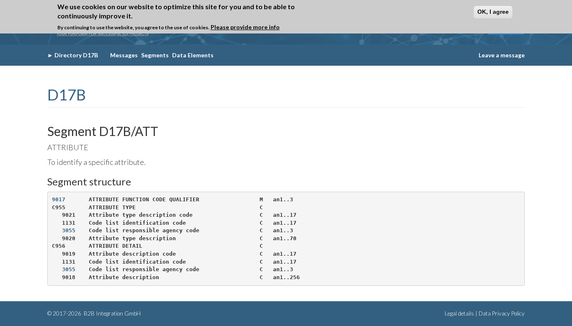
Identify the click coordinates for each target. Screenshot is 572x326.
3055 (68, 230)
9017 (58, 199)
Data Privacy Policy (502, 313)
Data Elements (193, 55)
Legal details (459, 313)
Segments (155, 55)
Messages (124, 55)
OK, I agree (493, 11)
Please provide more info (245, 27)
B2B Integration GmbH (111, 313)
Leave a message (502, 55)
